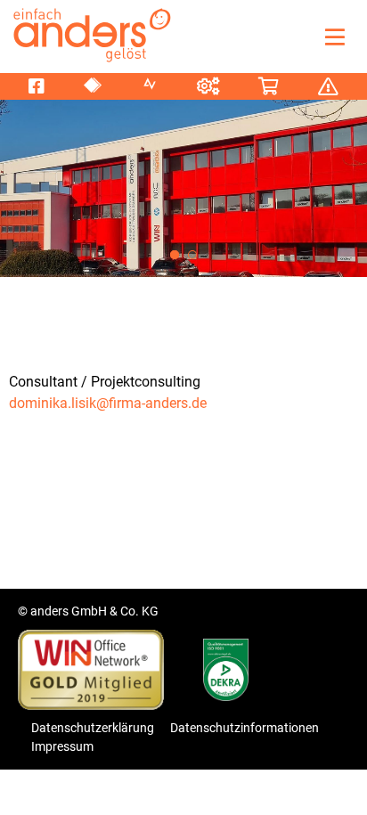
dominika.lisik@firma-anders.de (108, 403)
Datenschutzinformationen (244, 728)
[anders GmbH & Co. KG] (89, 33)
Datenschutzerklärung (92, 728)
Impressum (62, 746)
